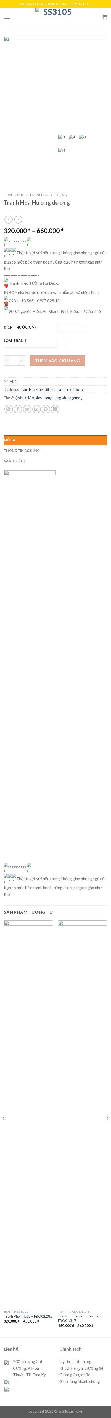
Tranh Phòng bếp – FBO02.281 (28, 1316)
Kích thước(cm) (20, 327)
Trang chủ (14, 195)
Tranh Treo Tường (48, 195)
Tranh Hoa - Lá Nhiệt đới (37, 389)
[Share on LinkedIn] (55, 409)
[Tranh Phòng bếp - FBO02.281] (28, 1114)
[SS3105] (55, 17)
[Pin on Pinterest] (46, 409)
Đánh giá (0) (14, 461)
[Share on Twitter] (27, 409)
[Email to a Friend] (36, 409)
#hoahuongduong (48, 398)
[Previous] (3, 1128)
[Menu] (7, 16)
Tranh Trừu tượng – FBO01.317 (82, 1318)
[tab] (55, 440)
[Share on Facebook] (18, 409)
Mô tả (9, 440)
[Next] (107, 1128)
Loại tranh (15, 341)
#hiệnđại (17, 398)
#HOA (29, 398)
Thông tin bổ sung (22, 451)
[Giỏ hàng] (104, 16)
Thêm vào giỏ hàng (57, 360)
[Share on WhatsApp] (8, 409)
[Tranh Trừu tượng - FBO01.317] (82, 1114)
